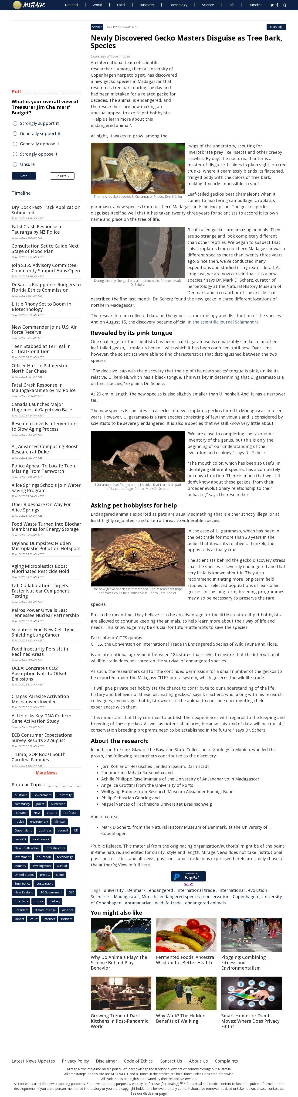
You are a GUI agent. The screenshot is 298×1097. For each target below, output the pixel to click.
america (68, 910)
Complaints (226, 1061)
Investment (22, 857)
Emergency (22, 883)
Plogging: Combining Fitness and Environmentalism (243, 962)
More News (46, 772)
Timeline (256, 4)
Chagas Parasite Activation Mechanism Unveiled (40, 699)
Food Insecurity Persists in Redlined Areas (40, 651)
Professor (71, 813)
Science (208, 4)
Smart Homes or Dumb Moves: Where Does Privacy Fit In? (250, 1021)
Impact (19, 919)
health (19, 821)
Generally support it (40, 133)
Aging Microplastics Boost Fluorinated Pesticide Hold (40, 569)
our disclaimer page (152, 1093)
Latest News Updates (33, 1061)
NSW (37, 813)
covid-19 (20, 839)
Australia (21, 795)
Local (121, 4)
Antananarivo (138, 903)
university (114, 890)
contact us (275, 1088)
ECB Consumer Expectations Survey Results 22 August (42, 737)
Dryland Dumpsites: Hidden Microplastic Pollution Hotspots (46, 546)
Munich (149, 896)
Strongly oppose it (39, 154)
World (97, 4)
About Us (198, 1061)
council (63, 830)
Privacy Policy (75, 1061)
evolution (257, 890)
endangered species (180, 896)
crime (60, 874)
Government (42, 795)
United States (24, 874)
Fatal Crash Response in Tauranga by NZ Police (37, 229)
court (33, 919)
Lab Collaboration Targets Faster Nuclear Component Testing (40, 591)
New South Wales (27, 848)
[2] (185, 1083)
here (145, 865)
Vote (23, 176)
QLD (71, 892)
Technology (178, 4)
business (45, 830)
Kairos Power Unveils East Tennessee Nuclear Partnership (45, 613)
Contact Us (171, 1061)
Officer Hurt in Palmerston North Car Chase (40, 368)
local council (41, 839)
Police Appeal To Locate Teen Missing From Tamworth (43, 468)
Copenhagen (245, 896)
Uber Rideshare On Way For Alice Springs (41, 507)
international (231, 890)
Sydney (55, 901)
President (21, 910)
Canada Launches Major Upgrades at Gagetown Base (42, 407)
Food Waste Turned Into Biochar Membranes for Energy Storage (46, 526)
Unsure (27, 164)
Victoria (52, 813)
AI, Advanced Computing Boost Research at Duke (45, 449)
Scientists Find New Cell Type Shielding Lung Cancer (43, 632)
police (40, 804)
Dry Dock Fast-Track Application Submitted (46, 210)
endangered (161, 890)
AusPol (62, 866)
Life (231, 4)
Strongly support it (39, 123)
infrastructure (55, 848)
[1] (181, 1083)
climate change (45, 910)
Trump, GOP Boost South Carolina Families (38, 757)
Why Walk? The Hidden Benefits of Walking (180, 1018)
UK (76, 830)
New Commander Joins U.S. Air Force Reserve (44, 329)
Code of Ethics (138, 1061)
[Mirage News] (31, 5)
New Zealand (24, 892)
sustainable (45, 883)
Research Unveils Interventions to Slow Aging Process (45, 426)
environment (39, 821)
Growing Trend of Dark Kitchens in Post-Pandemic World (119, 1021)
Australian (58, 804)
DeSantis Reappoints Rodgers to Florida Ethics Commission (46, 287)
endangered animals (205, 903)
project (45, 874)
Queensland (23, 830)
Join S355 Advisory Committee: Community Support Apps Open (46, 268)
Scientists (100, 896)
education (44, 857)
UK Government (51, 892)
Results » (62, 176)
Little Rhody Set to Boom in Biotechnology (41, 306)
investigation (42, 866)
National (71, 4)
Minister (60, 821)
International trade (195, 890)
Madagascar (126, 896)
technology (65, 857)
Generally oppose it (39, 143)
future (38, 901)
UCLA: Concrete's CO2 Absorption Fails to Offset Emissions (39, 673)
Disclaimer (106, 1061)
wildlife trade (168, 903)
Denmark (136, 890)
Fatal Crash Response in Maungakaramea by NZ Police (44, 387)
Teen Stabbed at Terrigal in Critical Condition (41, 349)
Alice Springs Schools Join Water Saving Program (46, 488)
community (22, 804)
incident (66, 919)
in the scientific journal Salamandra (223, 322)
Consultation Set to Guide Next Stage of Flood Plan (45, 248)
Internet (49, 919)
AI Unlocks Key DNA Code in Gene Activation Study (41, 718)
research (21, 813)
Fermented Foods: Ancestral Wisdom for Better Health (186, 960)
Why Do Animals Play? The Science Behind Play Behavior (119, 962)
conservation (216, 896)
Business (147, 4)
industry (20, 866)
